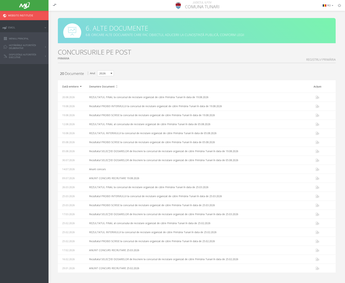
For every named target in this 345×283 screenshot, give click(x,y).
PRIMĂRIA (329, 60)
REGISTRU (313, 60)
